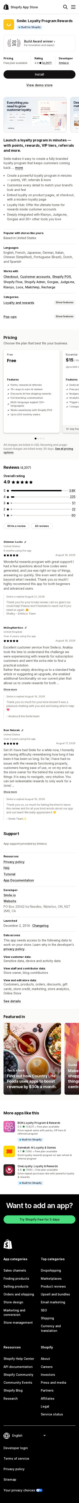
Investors (48, 1374)
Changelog (40, 925)
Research (11, 1398)
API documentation (18, 1367)
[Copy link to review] (25, 542)
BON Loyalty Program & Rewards (39, 1122)
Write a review (16, 526)
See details (12, 1001)
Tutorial (9, 874)
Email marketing (53, 1302)
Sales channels (15, 1270)
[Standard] (41, 438)
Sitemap (10, 1479)
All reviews (42, 526)
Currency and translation (51, 1328)
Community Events (18, 1382)
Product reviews (53, 1286)
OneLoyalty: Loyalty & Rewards (38, 1166)
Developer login (16, 1448)
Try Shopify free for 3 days (40, 1219)
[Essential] (38, 438)
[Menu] (73, 7)
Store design (13, 1302)
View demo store (39, 85)
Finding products (16, 1278)
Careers (47, 1367)
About (45, 1358)
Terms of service (16, 1458)
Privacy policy (14, 862)
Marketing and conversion (14, 1312)
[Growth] (43, 438)
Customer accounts (35, 276)
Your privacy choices (19, 1490)
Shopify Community (18, 1374)
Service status (52, 1414)
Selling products (16, 1286)
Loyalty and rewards (19, 303)
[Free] (35, 438)
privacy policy (14, 949)
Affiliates (47, 1398)
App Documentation (19, 880)
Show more (10, 689)
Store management (18, 1322)
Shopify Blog (13, 1390)
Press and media (53, 1382)
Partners (47, 1390)
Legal (45, 1406)
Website (10, 901)
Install (39, 74)
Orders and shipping (19, 1294)
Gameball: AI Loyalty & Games (37, 1147)
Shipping (47, 1318)
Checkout (11, 276)
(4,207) (47, 63)
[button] (39, 1131)
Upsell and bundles (55, 1294)
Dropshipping (51, 1270)
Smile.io (64, 63)
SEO (44, 1310)
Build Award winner (38, 41)
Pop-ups (10, 317)
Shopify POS (61, 276)
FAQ (6, 868)
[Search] (65, 7)
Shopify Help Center (19, 1358)
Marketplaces (51, 1278)
